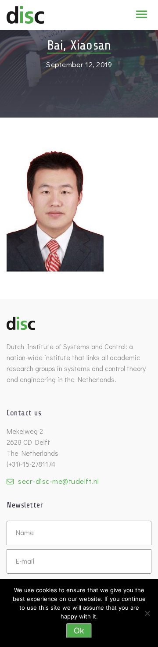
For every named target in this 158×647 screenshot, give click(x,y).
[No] (147, 613)
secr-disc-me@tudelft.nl (58, 481)
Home (49, 20)
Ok (79, 630)
